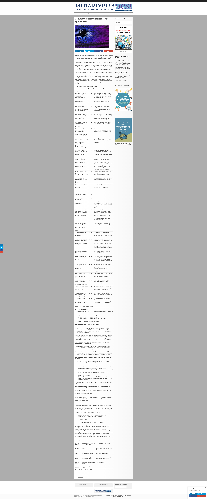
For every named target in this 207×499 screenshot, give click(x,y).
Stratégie (113, 1)
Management (99, 1)
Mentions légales (80, 484)
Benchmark (88, 1)
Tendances (109, 1)
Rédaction (83, 23)
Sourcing (104, 1)
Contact (121, 1)
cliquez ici (126, 80)
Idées (96, 1)
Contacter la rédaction (101, 484)
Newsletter (117, 1)
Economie (92, 1)
